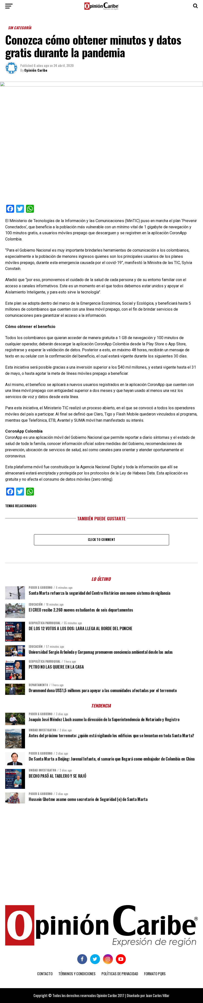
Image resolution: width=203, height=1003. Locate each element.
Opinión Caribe (35, 70)
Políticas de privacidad (120, 973)
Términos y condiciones (77, 973)
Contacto (44, 973)
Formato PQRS (155, 973)
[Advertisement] (101, 845)
